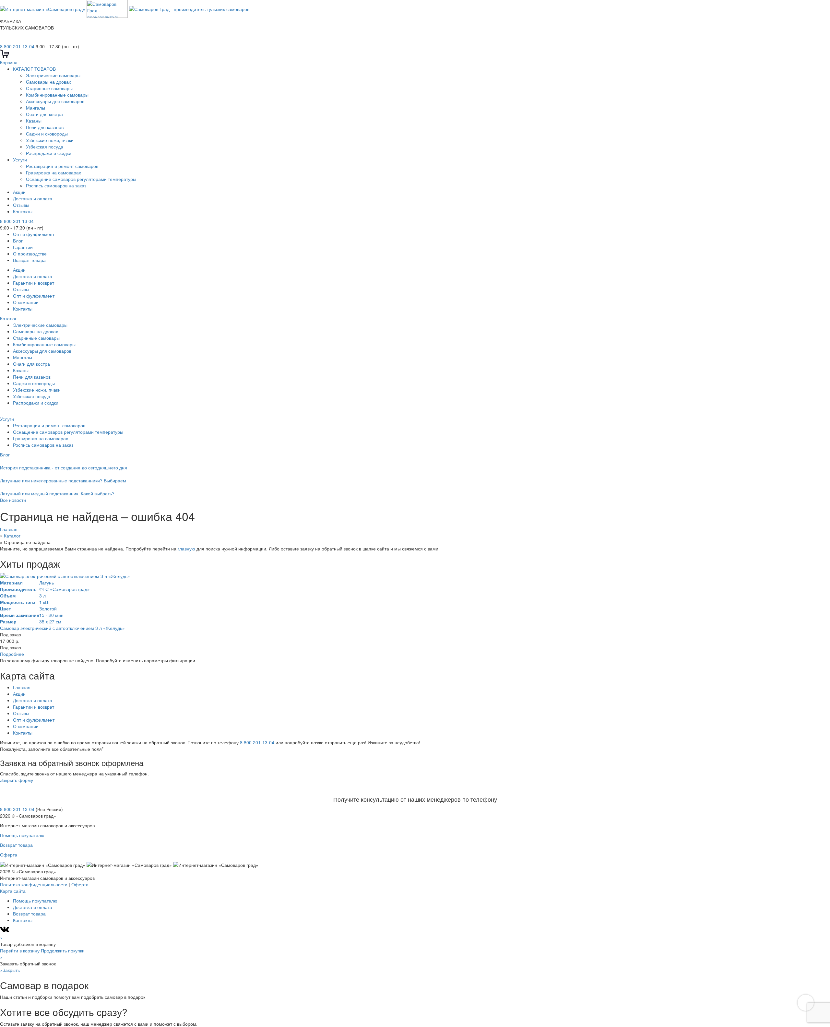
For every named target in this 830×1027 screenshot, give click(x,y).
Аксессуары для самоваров (55, 101)
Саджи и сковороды (47, 133)
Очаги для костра (44, 114)
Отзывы (21, 205)
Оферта (8, 854)
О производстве (30, 253)
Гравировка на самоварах (53, 172)
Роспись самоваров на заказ (56, 185)
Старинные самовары (49, 88)
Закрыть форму (16, 780)
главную (186, 548)
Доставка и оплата (32, 198)
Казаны (34, 120)
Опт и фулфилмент (33, 234)
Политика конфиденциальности (33, 884)
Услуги (20, 159)
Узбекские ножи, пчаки (50, 140)
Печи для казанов (45, 127)
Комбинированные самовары (57, 94)
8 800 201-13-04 (17, 46)
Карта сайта (13, 891)
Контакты (22, 211)
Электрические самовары (53, 75)
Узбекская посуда (44, 146)
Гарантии (23, 247)
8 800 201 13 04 (17, 221)
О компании (26, 302)
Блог (18, 240)
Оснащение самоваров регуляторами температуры (81, 179)
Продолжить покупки (63, 950)
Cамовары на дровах (48, 81)
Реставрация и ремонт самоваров (62, 166)
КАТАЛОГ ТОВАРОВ (34, 68)
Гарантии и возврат (33, 282)
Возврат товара (29, 260)
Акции (19, 192)
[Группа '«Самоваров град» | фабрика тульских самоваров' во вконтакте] (4, 40)
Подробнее (12, 654)
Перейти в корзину (20, 950)
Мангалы (35, 107)
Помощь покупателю (22, 835)
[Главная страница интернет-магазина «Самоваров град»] (124, 8)
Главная (21, 687)
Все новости (13, 500)
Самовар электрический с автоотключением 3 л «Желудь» (62, 628)
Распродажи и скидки (49, 153)
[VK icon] (5, 931)
